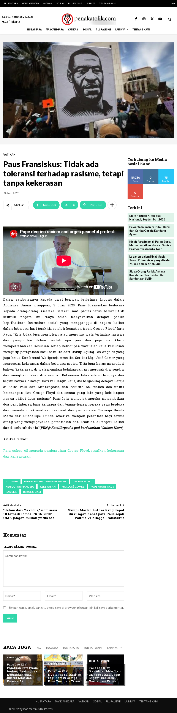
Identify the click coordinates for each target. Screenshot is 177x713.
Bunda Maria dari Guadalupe (45, 481)
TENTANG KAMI (148, 701)
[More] (112, 205)
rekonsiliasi (32, 491)
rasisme (11, 491)
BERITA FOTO (71, 647)
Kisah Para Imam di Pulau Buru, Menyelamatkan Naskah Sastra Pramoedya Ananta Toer (150, 245)
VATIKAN (9, 154)
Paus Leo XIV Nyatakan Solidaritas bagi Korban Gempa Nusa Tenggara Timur (64, 676)
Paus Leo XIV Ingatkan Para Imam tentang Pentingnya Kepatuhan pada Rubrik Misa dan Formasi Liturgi (22, 672)
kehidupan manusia (20, 486)
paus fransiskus (102, 486)
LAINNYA (130, 701)
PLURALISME (113, 701)
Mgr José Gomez (73, 486)
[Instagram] (144, 19)
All (39, 647)
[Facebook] (136, 19)
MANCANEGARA (64, 701)
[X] (152, 19)
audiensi (12, 481)
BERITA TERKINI (93, 647)
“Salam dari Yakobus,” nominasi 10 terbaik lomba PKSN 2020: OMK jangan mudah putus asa (30, 514)
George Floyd (82, 481)
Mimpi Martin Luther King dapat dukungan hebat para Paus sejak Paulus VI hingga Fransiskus (95, 514)
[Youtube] (160, 19)
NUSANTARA (43, 701)
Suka (135, 170)
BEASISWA (52, 647)
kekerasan (47, 486)
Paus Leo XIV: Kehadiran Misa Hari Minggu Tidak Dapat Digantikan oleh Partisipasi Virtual (105, 674)
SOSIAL (97, 701)
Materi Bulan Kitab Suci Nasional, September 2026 (147, 217)
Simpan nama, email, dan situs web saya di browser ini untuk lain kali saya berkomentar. (66, 607)
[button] (169, 19)
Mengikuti (151, 170)
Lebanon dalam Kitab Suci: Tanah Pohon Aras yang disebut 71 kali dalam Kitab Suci (150, 260)
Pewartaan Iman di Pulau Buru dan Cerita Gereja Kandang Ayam (149, 230)
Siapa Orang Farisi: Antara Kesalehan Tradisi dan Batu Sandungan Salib (147, 275)
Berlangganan (138, 185)
